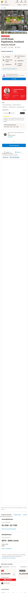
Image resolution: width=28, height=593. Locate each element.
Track (14, 79)
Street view (5, 157)
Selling (19, 4)
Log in (25, 2)
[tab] (7, 152)
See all (24, 110)
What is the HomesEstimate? (9, 529)
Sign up (21, 2)
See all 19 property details (9, 68)
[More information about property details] (12, 51)
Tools (24, 4)
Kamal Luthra (7, 583)
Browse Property (5, 4)
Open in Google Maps (14, 157)
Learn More (10, 136)
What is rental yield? (7, 548)
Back (4, 8)
